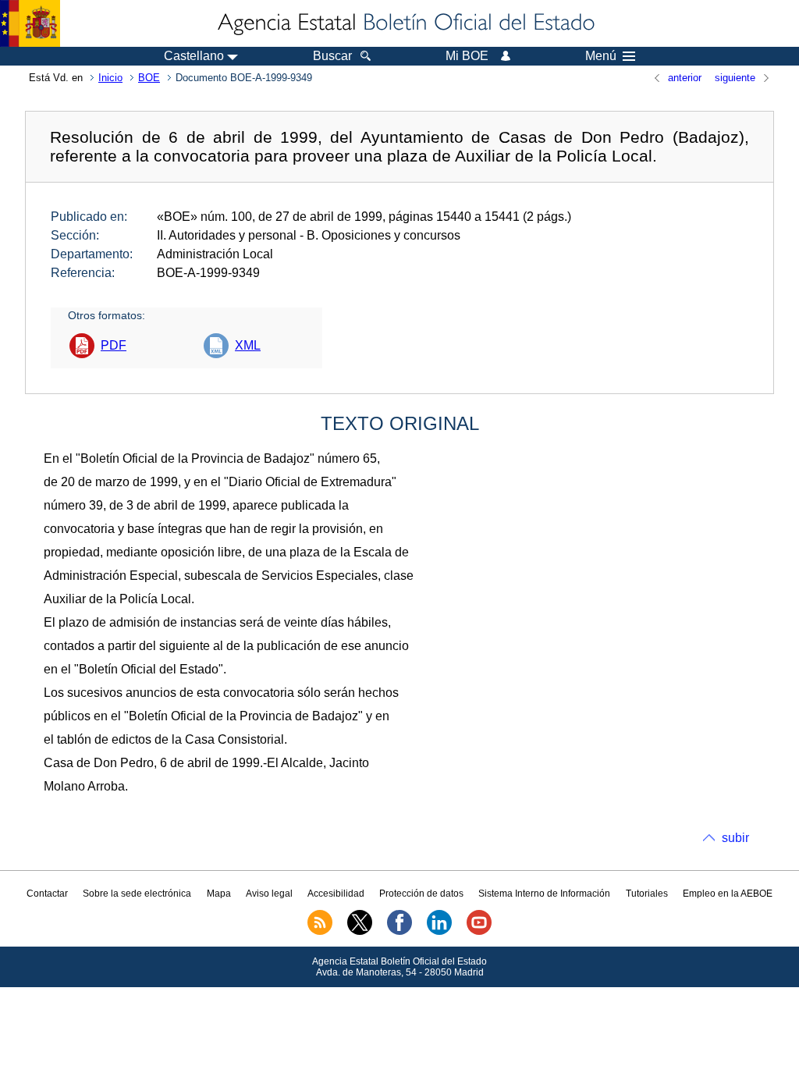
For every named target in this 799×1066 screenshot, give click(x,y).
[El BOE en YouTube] (479, 931)
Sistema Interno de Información (544, 893)
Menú (600, 56)
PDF (113, 345)
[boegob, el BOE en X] (359, 931)
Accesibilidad (335, 893)
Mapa (219, 893)
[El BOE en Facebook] (399, 931)
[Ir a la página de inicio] (405, 23)
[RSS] (319, 931)
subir (735, 837)
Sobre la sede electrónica (137, 893)
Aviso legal (269, 893)
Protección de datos (421, 893)
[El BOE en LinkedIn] (439, 931)
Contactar (47, 893)
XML (248, 345)
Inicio (110, 78)
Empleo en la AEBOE (727, 893)
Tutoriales (647, 893)
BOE (149, 78)
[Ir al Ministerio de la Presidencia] (30, 23)
